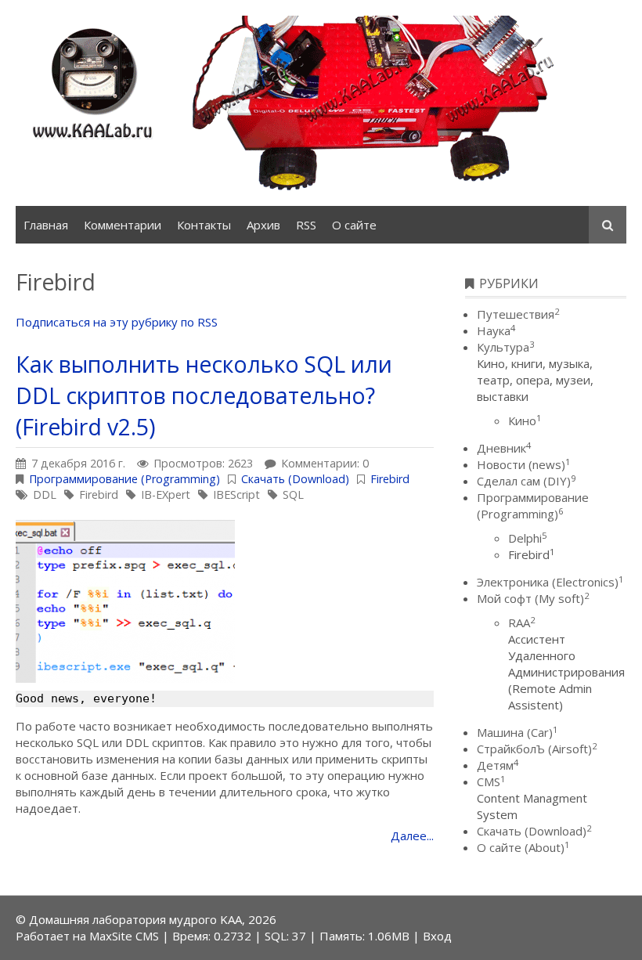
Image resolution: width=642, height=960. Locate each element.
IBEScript (236, 494)
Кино (524, 420)
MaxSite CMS (124, 936)
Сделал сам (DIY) (526, 481)
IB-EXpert (165, 494)
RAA (521, 622)
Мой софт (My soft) (533, 598)
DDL (44, 494)
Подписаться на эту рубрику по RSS (117, 322)
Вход (437, 936)
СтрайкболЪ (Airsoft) (537, 748)
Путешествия (518, 314)
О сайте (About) (523, 847)
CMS (491, 781)
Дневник (504, 448)
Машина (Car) (517, 732)
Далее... (412, 835)
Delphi (527, 538)
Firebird (389, 478)
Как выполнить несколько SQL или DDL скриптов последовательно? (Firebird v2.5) (204, 395)
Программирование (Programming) (124, 478)
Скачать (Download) (295, 478)
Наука (496, 330)
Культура (505, 347)
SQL (293, 494)
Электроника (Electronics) (550, 582)
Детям (497, 765)
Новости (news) (523, 464)
